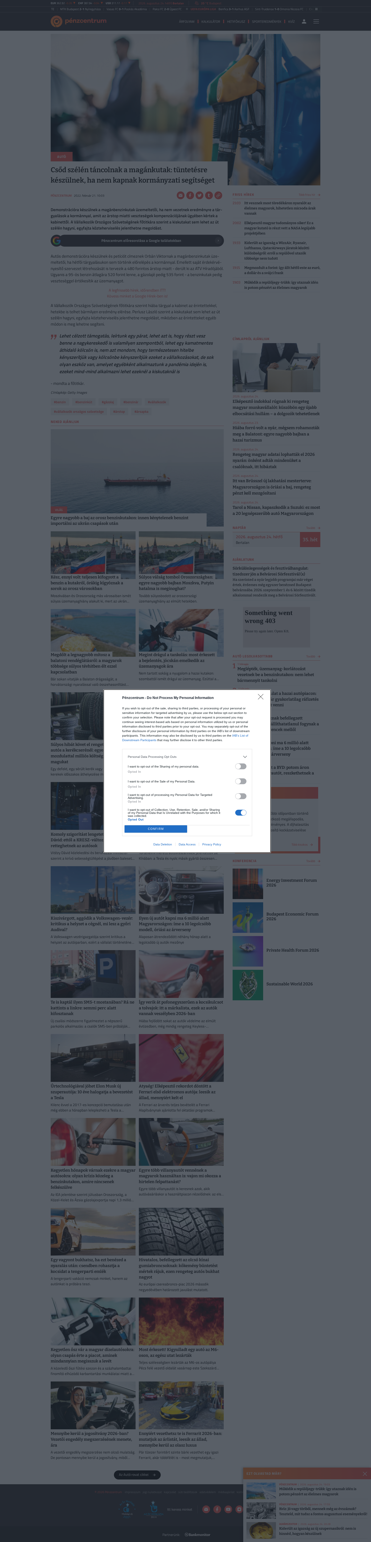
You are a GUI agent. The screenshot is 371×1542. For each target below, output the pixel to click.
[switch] (240, 766)
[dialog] (187, 771)
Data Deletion (162, 844)
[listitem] (187, 757)
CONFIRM (156, 828)
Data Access (187, 844)
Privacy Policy (211, 844)
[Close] (262, 698)
